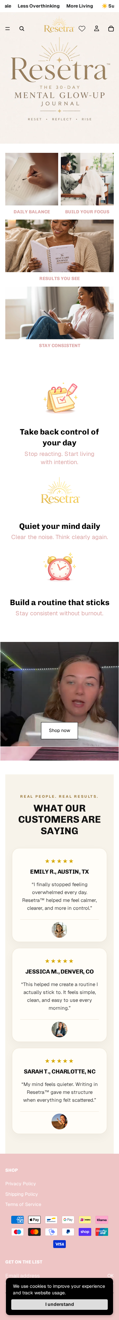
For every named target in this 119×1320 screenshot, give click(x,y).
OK (110, 1276)
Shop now (59, 730)
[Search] (22, 28)
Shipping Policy (21, 1194)
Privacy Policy (20, 1184)
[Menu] (7, 28)
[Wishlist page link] (82, 28)
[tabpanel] (59, 694)
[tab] (59, 754)
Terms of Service (23, 1204)
